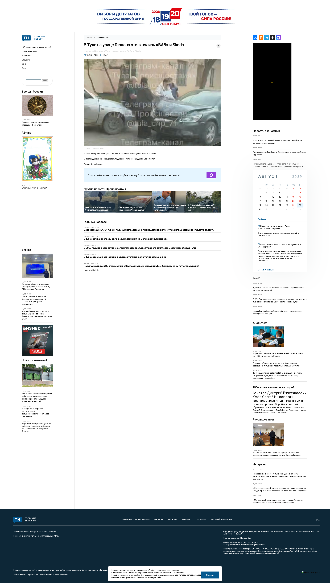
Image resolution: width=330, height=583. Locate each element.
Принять (210, 575)
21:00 (260, 361)
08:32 (260, 484)
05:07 (260, 136)
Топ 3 (256, 278)
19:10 (260, 148)
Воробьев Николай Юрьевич (275, 405)
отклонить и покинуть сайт (148, 577)
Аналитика (26, 55)
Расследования (263, 419)
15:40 (260, 295)
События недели (29, 51)
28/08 (24, 391)
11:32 (259, 351)
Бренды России (32, 91)
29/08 (24, 120)
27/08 (24, 282)
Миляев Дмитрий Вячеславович (280, 393)
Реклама (186, 519)
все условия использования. (188, 575)
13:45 (29, 406)
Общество (27, 59)
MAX (56, 535)
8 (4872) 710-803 (249, 542)
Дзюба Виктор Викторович (287, 410)
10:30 (260, 495)
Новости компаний (34, 360)
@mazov (46, 535)
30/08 (255, 136)
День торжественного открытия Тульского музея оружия (279, 245)
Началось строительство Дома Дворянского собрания (274, 227)
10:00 (29, 421)
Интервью (259, 464)
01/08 (255, 469)
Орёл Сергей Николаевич (273, 397)
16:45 (29, 391)
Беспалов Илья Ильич (269, 400)
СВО (24, 64)
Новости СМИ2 (91, 270)
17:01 (260, 283)
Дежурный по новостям (221, 519)
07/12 (24, 185)
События (262, 219)
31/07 (255, 484)
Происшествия (102, 37)
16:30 (29, 282)
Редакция (172, 519)
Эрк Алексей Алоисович (278, 407)
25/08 (255, 361)
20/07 (255, 495)
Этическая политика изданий (136, 519)
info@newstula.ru (257, 544)
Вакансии (158, 519)
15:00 (29, 185)
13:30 (260, 450)
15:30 (260, 159)
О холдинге (200, 519)
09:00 (29, 120)
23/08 (255, 371)
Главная (89, 37)
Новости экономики (266, 131)
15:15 (260, 307)
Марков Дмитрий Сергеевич (279, 412)
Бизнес (26, 249)
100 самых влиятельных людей (36, 47)
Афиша (26, 132)
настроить (127, 577)
